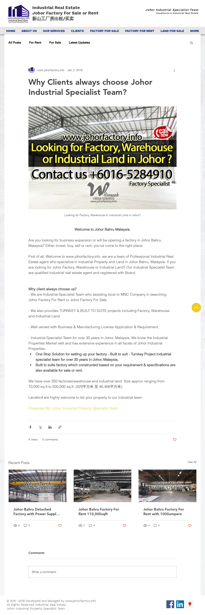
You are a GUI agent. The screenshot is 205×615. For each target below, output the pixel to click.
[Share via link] (60, 427)
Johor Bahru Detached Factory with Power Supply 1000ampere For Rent (35, 511)
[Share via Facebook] (30, 427)
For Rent (35, 42)
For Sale (55, 42)
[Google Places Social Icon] (190, 604)
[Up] (196, 307)
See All (192, 462)
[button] (191, 42)
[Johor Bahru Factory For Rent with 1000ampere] (167, 486)
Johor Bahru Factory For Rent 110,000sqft (98, 511)
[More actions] (174, 70)
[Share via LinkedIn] (50, 427)
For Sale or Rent (82, 12)
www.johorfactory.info (80, 601)
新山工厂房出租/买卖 (53, 18)
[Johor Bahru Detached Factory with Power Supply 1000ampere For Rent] (37, 486)
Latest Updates (79, 42)
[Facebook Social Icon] (170, 604)
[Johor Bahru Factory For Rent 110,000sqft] (103, 486)
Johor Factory (48, 12)
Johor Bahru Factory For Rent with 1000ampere (163, 511)
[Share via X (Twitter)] (40, 427)
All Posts (14, 42)
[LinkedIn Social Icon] (180, 604)
